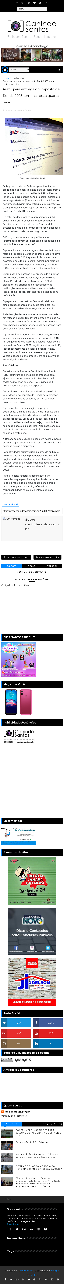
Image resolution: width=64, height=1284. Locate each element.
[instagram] (46, 3)
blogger (11, 566)
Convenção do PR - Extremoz (32, 1142)
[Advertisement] (32, 781)
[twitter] (17, 1229)
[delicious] (58, 1279)
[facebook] (17, 3)
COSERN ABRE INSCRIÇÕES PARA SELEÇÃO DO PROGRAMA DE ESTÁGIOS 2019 (38, 1133)
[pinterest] (28, 3)
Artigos (11, 1124)
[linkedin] (31, 1229)
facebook (52, 566)
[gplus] (23, 3)
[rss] (40, 3)
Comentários (52, 1124)
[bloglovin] (34, 3)
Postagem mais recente (16, 557)
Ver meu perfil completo (14, 1115)
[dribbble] (34, 1279)
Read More (13, 1224)
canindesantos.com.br (17, 1111)
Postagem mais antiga (47, 557)
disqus (31, 566)
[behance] (46, 1279)
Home (6, 78)
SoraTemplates (25, 1270)
